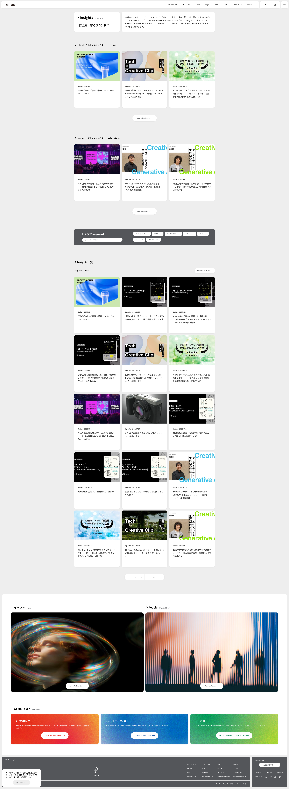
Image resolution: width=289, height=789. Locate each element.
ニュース (235, 768)
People (249, 5)
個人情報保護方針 (207, 776)
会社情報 (205, 772)
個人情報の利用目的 (224, 776)
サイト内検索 (279, 772)
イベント (226, 5)
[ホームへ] (10, 5)
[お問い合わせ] (275, 4)
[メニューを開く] (284, 4)
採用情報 (189, 768)
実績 (198, 5)
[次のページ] (160, 577)
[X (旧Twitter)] (266, 777)
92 (154, 577)
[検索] (265, 4)
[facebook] (271, 777)
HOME (7, 760)
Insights (207, 5)
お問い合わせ (259, 772)
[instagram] (275, 777)
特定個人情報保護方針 (239, 776)
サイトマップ (269, 772)
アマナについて (172, 5)
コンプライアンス (238, 772)
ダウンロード (238, 5)
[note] (280, 777)
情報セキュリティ (192, 776)
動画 (216, 5)
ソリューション (187, 5)
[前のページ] (128, 577)
